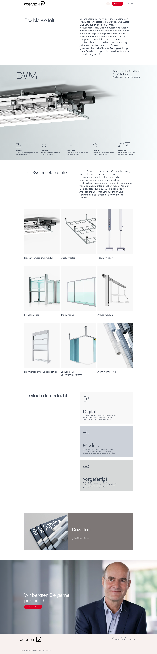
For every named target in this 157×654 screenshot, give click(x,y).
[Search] (132, 4)
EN (128, 3)
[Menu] (108, 3)
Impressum (42, 650)
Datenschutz (34, 650)
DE (126, 3)
